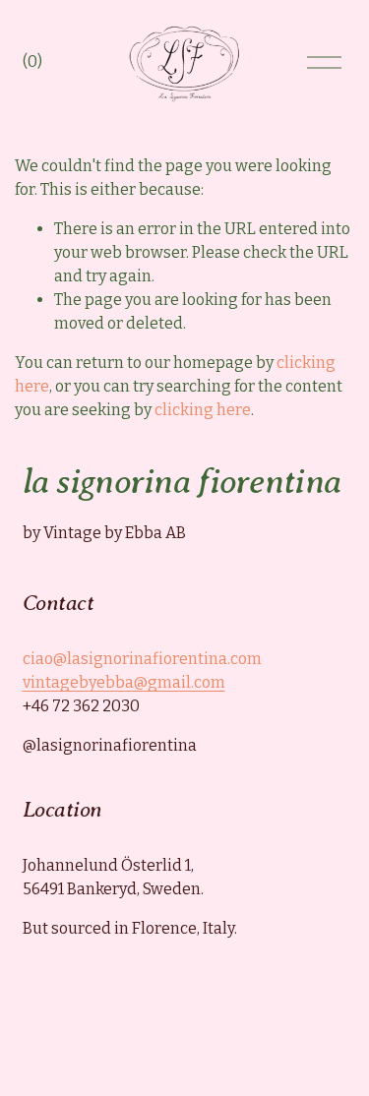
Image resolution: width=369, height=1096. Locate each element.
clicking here (202, 409)
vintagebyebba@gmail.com (124, 682)
